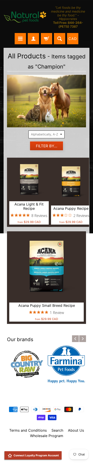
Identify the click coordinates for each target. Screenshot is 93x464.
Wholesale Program (46, 435)
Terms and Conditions (28, 430)
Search (57, 430)
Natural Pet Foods (45, 447)
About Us (76, 430)
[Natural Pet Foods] (25, 17)
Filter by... (46, 146)
